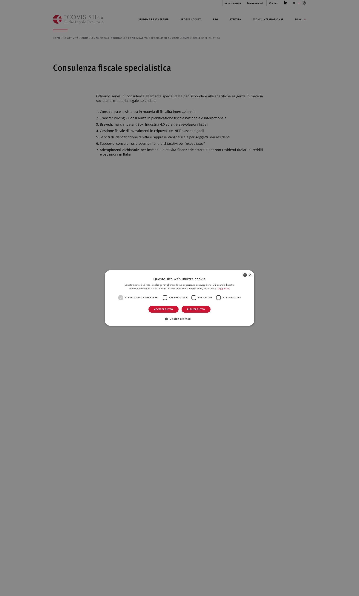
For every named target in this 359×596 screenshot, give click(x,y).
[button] (179, 319)
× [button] (250, 274)
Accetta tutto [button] (163, 309)
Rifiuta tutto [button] (196, 309)
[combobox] (245, 275)
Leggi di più (224, 288)
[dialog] (179, 298)
